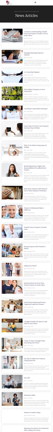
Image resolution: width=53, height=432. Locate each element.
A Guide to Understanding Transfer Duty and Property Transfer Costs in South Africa (36, 33)
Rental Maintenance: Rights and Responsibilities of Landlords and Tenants (35, 168)
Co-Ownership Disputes (31, 72)
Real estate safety (29, 395)
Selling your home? (30, 266)
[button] (35, 2)
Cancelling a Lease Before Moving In (36, 109)
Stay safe (27, 378)
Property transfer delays (32, 412)
